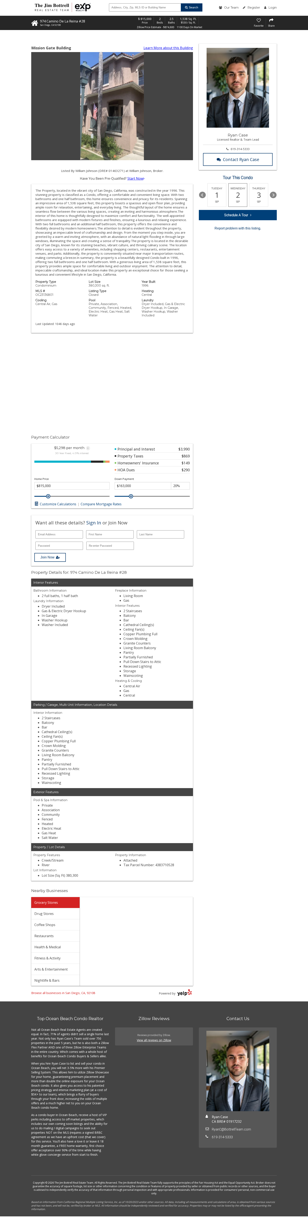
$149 (186, 462)
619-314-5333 (240, 149)
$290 (186, 469)
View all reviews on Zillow (154, 1040)
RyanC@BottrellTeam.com (231, 1129)
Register (253, 7)
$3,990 (184, 449)
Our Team (231, 7)
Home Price (41, 479)
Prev (202, 195)
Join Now (47, 557)
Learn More (168, 48)
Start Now (135, 178)
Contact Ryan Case (241, 159)
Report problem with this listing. (238, 228)
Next (273, 195)
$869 (186, 456)
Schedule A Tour (236, 215)
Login (272, 7)
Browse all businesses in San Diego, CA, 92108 (63, 993)
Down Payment (124, 479)
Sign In (93, 522)
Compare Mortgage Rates (101, 504)
